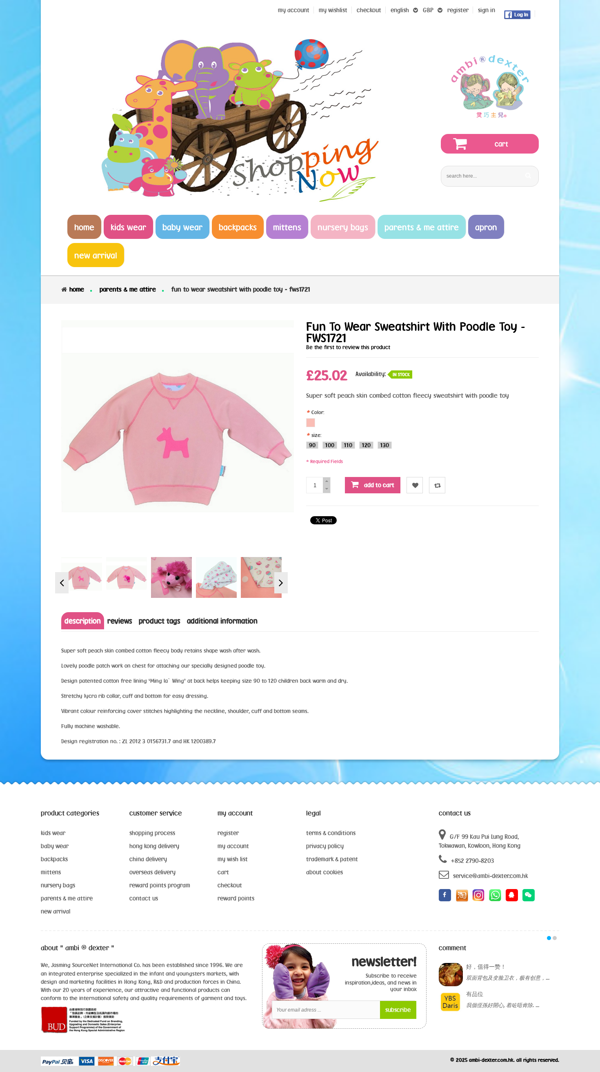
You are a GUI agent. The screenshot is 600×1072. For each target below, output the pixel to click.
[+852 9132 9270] (495, 895)
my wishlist (333, 10)
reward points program (159, 885)
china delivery (148, 859)
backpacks (54, 859)
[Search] (528, 175)
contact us (143, 898)
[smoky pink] (310, 422)
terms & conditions (331, 832)
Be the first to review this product (348, 347)
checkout (230, 885)
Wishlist (415, 485)
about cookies (324, 872)
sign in (486, 10)
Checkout (369, 10)
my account (233, 845)
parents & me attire (128, 289)
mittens (51, 872)
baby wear (55, 845)
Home (76, 289)
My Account (293, 10)
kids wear (53, 832)
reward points (236, 898)
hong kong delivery (154, 845)
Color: (316, 412)
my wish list (233, 859)
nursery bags (58, 885)
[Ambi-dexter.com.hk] (490, 86)
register (458, 10)
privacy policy (325, 845)
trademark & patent (332, 859)
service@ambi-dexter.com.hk (490, 875)
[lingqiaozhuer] (528, 895)
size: (314, 435)
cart (223, 872)
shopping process (152, 832)
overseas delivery (152, 872)
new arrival (55, 911)
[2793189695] (512, 895)
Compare (437, 485)
